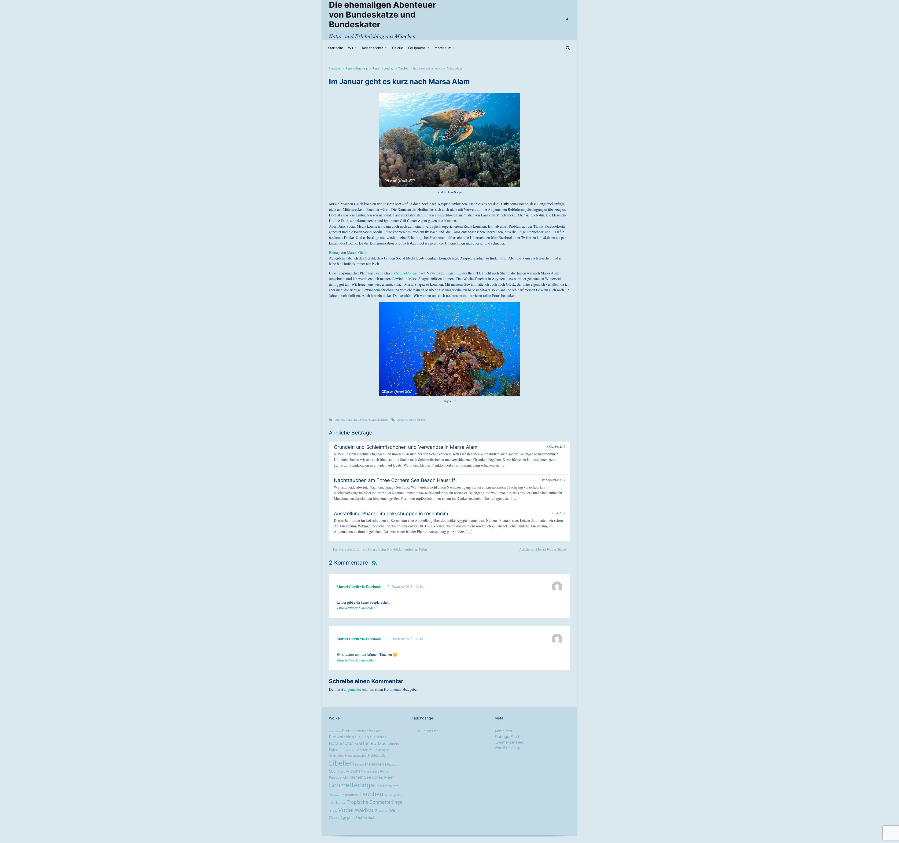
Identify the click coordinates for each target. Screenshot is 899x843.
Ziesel (334, 817)
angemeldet (352, 689)
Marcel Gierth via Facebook (359, 586)
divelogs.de (428, 731)
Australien (335, 731)
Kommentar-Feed (509, 742)
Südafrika (350, 795)
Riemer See (360, 777)
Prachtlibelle (371, 771)
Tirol (331, 802)
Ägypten (402, 419)
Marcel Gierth (357, 252)
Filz (341, 750)
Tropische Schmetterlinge (374, 802)
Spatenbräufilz (386, 786)
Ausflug (388, 68)
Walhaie (383, 811)
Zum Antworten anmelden (356, 607)
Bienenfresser (369, 731)
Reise (375, 68)
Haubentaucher (356, 755)
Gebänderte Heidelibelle (373, 750)
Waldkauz (366, 810)
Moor (333, 771)
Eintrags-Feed (506, 736)
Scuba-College (406, 272)
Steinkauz (335, 795)
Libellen (341, 763)
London (359, 764)
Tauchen (403, 68)
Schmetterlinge (351, 785)
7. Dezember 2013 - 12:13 (405, 586)
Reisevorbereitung (357, 68)
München (354, 771)
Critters (393, 744)
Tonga (340, 802)
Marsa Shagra (417, 419)
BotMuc (379, 743)
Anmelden (503, 731)
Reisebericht (338, 777)
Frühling (349, 750)
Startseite (335, 68)
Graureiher (336, 755)
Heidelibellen (377, 755)
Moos (341, 771)
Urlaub (333, 811)
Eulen (333, 750)
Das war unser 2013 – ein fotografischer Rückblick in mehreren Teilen (380, 549)
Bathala (349, 731)
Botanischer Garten (349, 743)
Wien (394, 810)
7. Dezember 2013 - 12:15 (405, 638)
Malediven (374, 764)
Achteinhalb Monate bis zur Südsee (543, 549)
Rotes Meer (383, 777)
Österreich (366, 817)
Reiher (384, 771)
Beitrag (334, 252)
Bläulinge (378, 737)
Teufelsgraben (393, 795)
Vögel (346, 810)
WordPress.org (507, 747)
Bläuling (362, 737)
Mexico (391, 764)
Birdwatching (341, 736)
